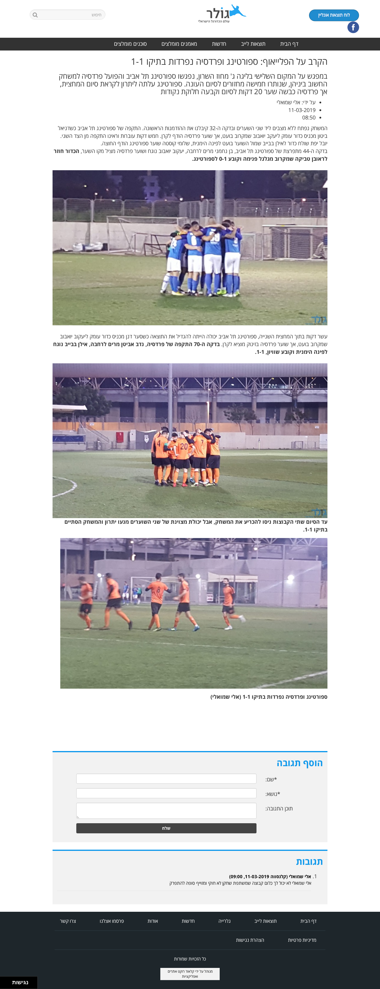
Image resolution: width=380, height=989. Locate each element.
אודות (153, 921)
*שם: (271, 779)
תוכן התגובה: (279, 808)
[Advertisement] (356, 145)
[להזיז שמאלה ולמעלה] (4, 981)
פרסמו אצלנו (112, 921)
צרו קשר (68, 921)
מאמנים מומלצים (179, 43)
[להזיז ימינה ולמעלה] (8, 981)
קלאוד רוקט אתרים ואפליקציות (183, 974)
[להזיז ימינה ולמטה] (8, 984)
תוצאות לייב (253, 43)
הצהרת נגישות (250, 940)
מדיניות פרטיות (302, 940)
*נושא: (272, 793)
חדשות (219, 43)
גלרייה (224, 921)
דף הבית (289, 43)
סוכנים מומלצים (130, 43)
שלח (166, 828)
